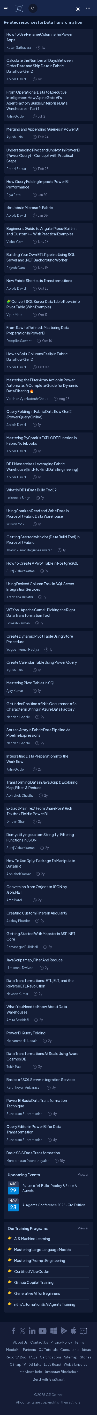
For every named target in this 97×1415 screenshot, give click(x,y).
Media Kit (13, 1349)
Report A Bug (16, 1357)
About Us (20, 1342)
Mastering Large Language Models (42, 1249)
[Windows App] (53, 1331)
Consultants (69, 1349)
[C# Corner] (20, 8)
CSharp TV (18, 1364)
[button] (88, 8)
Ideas (86, 1349)
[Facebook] (13, 1331)
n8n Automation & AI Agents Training (44, 1304)
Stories (85, 1357)
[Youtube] (43, 1331)
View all (83, 1174)
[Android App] (63, 1331)
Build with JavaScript (48, 1379)
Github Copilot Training (34, 1282)
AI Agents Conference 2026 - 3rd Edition (54, 1205)
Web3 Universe (75, 1364)
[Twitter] (22, 1331)
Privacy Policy (61, 1342)
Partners (29, 1349)
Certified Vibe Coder (31, 1271)
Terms (79, 1342)
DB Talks (34, 1364)
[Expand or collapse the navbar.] (6, 8)
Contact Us (39, 1342)
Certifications (51, 1357)
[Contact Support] (83, 1331)
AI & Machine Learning (32, 1238)
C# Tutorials (48, 1349)
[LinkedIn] (32, 1331)
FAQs (33, 1357)
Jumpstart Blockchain (61, 1372)
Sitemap (70, 1357)
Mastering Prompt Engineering (39, 1260)
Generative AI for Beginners (37, 1293)
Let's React (52, 1364)
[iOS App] (73, 1331)
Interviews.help (30, 1372)
